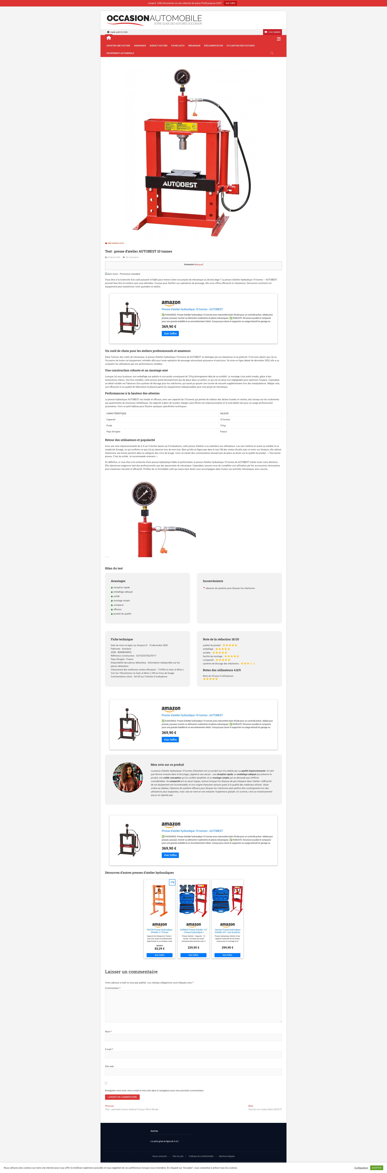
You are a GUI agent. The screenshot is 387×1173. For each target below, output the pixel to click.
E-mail (109, 1049)
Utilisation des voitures (241, 45)
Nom (108, 1031)
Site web (109, 1066)
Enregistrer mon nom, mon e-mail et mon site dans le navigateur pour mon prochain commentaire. (154, 1090)
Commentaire (112, 988)
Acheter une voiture (118, 45)
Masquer (199, 264)
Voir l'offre (230, 3)
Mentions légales (227, 1156)
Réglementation (213, 45)
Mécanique (194, 45)
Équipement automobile (120, 53)
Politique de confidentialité (201, 1156)
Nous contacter (160, 1156)
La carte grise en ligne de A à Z (164, 1141)
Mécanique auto (116, 243)
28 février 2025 (113, 257)
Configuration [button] (361, 1168)
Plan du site (177, 1156)
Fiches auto (178, 45)
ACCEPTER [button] (376, 1168)
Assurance (140, 45)
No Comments (132, 257)
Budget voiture (159, 45)
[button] (122, 274)
